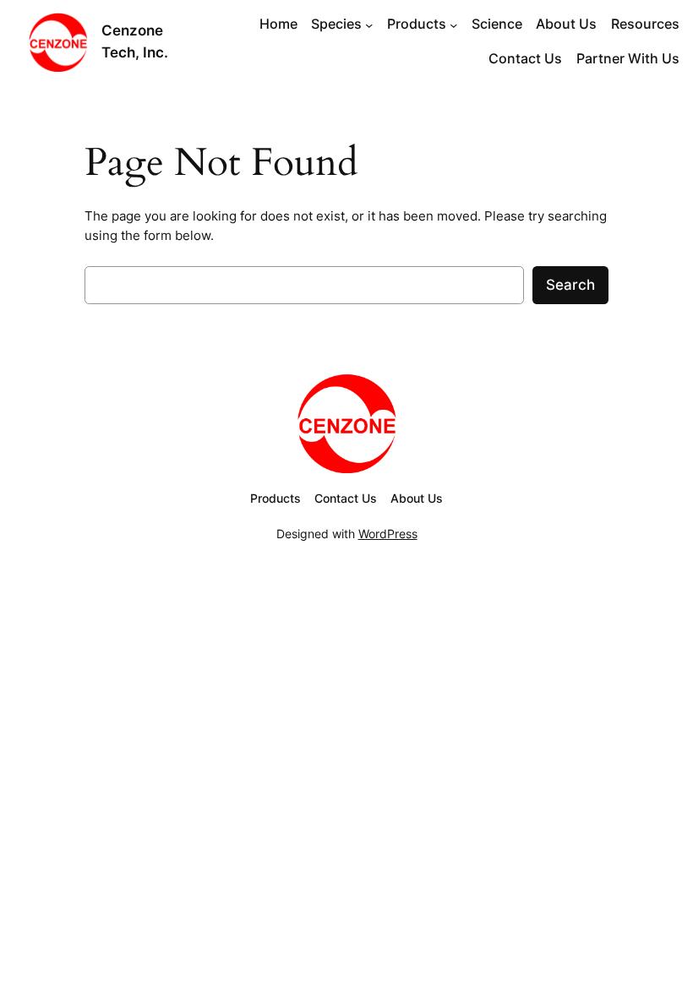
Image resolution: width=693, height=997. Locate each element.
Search (570, 284)
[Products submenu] (453, 25)
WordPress (387, 533)
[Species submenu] (369, 25)
